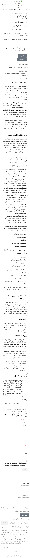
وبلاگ (14, 547)
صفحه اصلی (22, 547)
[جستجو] (8, 4)
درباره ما (6, 547)
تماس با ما (15, 551)
